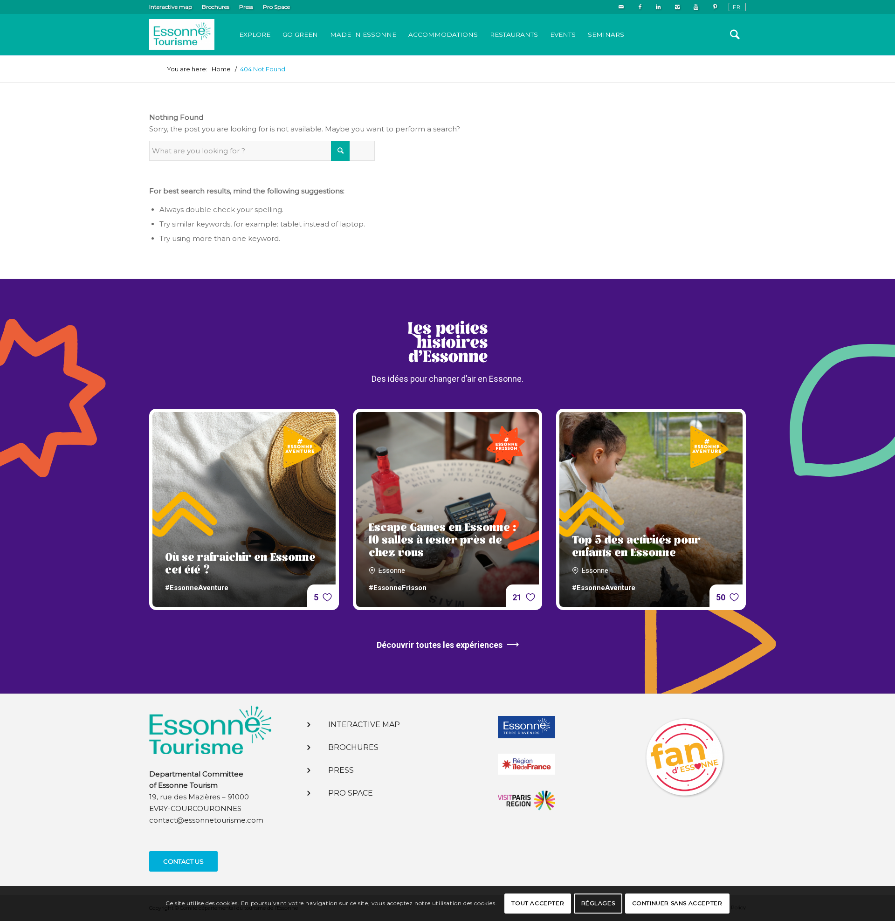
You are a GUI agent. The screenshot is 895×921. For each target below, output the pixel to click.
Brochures (215, 6)
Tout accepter (537, 903)
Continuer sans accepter (677, 903)
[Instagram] (677, 7)
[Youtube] (695, 7)
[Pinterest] (715, 7)
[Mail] (621, 7)
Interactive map (170, 6)
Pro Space (276, 6)
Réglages (598, 903)
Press (246, 6)
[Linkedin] (658, 7)
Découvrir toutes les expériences (440, 645)
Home (221, 69)
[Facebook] (640, 7)
